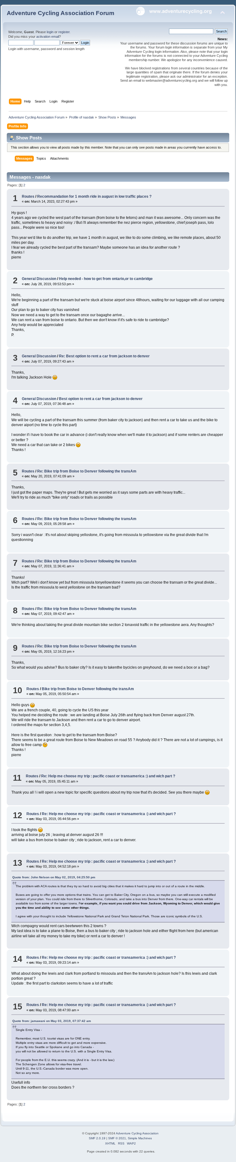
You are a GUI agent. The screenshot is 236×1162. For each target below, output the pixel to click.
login (50, 32)
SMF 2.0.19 (97, 1138)
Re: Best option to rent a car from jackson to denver (104, 356)
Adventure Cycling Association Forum (60, 13)
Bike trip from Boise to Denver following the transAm (88, 689)
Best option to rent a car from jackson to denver (101, 399)
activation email (47, 36)
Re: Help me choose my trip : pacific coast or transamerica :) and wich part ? (108, 776)
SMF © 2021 (117, 1138)
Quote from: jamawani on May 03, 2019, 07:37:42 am (51, 1021)
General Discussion (39, 279)
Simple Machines (140, 1138)
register (63, 32)
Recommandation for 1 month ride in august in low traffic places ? (94, 196)
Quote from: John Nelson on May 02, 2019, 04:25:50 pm (53, 877)
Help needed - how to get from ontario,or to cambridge (106, 279)
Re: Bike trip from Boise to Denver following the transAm (86, 471)
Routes (28, 196)
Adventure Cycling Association (137, 1133)
